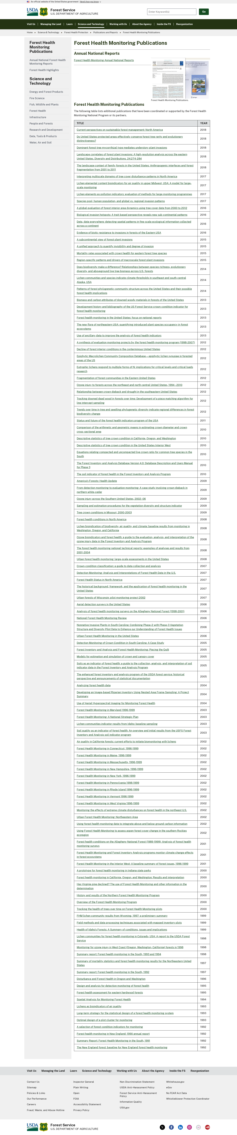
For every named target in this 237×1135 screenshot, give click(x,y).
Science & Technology (48, 32)
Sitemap (31, 1087)
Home (30, 32)
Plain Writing (80, 1087)
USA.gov (124, 1107)
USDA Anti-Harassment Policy (137, 1087)
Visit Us (31, 1070)
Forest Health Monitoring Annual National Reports (104, 60)
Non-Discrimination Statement (137, 1081)
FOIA (76, 1098)
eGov (169, 1087)
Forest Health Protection (76, 32)
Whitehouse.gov (175, 1081)
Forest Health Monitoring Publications (42, 47)
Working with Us (127, 1070)
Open (76, 1093)
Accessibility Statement (87, 1104)
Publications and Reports (105, 32)
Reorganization (200, 1070)
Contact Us (33, 1081)
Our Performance (37, 1098)
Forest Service (62, 10)
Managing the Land (53, 1070)
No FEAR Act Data (176, 1093)
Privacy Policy (81, 1110)
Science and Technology (41, 80)
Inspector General (83, 1081)
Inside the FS (177, 1070)
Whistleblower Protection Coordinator (187, 1098)
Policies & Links (36, 1093)
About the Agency (153, 1070)
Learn (73, 1070)
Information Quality (131, 1101)
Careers (31, 1104)
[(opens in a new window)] (162, 1127)
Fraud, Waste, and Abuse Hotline (45, 1110)
